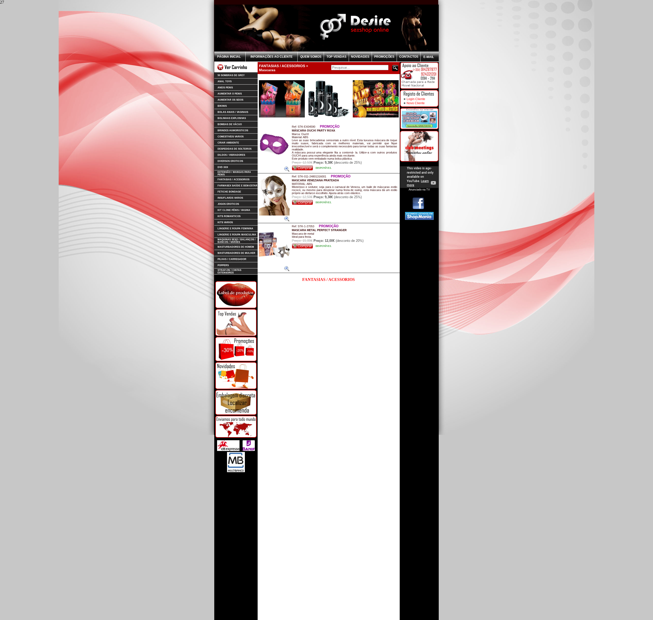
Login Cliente (416, 99)
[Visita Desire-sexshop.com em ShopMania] (419, 219)
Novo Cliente (416, 103)
